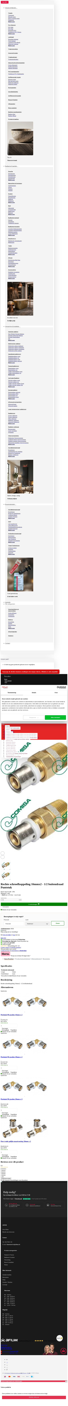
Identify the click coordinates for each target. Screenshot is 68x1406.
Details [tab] (34, 692)
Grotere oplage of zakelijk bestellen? (11, 947)
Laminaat (11, 37)
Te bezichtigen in (18, 950)
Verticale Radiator (13, 378)
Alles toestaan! (55, 717)
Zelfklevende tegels (14, 77)
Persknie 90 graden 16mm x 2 (11, 1015)
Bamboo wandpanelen (15, 112)
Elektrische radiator (14, 343)
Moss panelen (12, 108)
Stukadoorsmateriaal (14, 533)
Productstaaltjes (13, 119)
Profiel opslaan (34, 1397)
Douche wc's (12, 238)
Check (58, 923)
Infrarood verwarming (14, 402)
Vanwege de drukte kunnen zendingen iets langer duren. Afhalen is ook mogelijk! (30, 672)
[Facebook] (6, 1359)
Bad (9, 206)
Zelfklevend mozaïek (14, 96)
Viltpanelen (11, 104)
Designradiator (12, 390)
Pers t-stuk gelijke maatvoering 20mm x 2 (16, 1141)
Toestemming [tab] (12, 692)
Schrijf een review (6, 1178)
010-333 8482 (7, 935)
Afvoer (10, 258)
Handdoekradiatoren (14, 354)
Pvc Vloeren (12, 25)
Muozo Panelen (12, 100)
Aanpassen (32, 717)
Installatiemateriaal (14, 448)
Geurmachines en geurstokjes (13, 610)
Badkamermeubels (14, 226)
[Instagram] (7, 1362)
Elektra (10, 619)
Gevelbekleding (13, 91)
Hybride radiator (13, 331)
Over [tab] (56, 692)
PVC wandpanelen (13, 71)
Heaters (10, 635)
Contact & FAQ (5, 950)
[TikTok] (6, 1369)
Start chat (3, 938)
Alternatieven (36, 959)
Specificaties (8, 959)
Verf (9, 521)
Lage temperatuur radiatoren (17, 409)
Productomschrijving (22, 959)
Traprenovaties (13, 49)
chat (14, 935)
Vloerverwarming (13, 436)
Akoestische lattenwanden (16, 63)
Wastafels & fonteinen (15, 183)
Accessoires (12, 270)
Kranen (10, 194)
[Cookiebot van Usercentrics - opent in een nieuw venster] (58, 687)
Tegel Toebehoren (13, 545)
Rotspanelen (12, 87)
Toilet (10, 246)
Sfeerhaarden (12, 631)
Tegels (10, 13)
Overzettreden (13, 53)
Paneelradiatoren (13, 366)
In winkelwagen (33, 904)
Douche (10, 171)
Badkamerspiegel (13, 218)
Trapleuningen (12, 57)
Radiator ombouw (13, 427)
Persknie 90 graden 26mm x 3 (11, 1099)
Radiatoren (11, 413)
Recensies (46, 959)
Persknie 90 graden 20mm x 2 (11, 1057)
